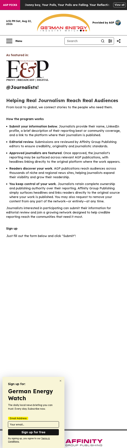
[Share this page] (118, 41)
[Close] (60, 380)
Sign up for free (33, 432)
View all (119, 4)
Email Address (18, 418)
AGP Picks (10, 4)
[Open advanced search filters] (110, 41)
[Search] (102, 41)
